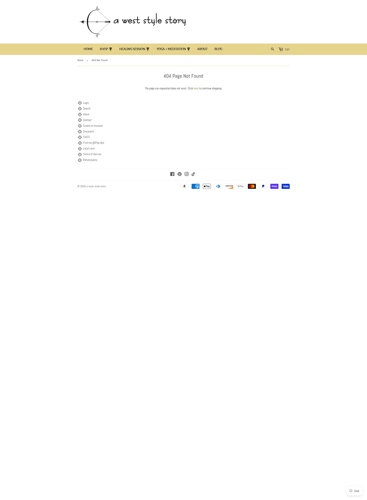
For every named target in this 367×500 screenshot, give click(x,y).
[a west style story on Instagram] (187, 175)
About (86, 114)
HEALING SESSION (132, 49)
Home (88, 49)
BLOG (218, 49)
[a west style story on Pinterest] (179, 175)
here (196, 88)
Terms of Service (92, 154)
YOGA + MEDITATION (172, 49)
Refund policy (90, 160)
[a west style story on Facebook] (172, 175)
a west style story (96, 186)
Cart (287, 49)
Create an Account (93, 126)
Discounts (88, 131)
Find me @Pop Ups (93, 143)
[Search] (272, 49)
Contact (87, 120)
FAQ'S (86, 137)
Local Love (89, 148)
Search (86, 108)
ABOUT (202, 49)
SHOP (104, 49)
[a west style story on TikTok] (193, 175)
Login (86, 103)
